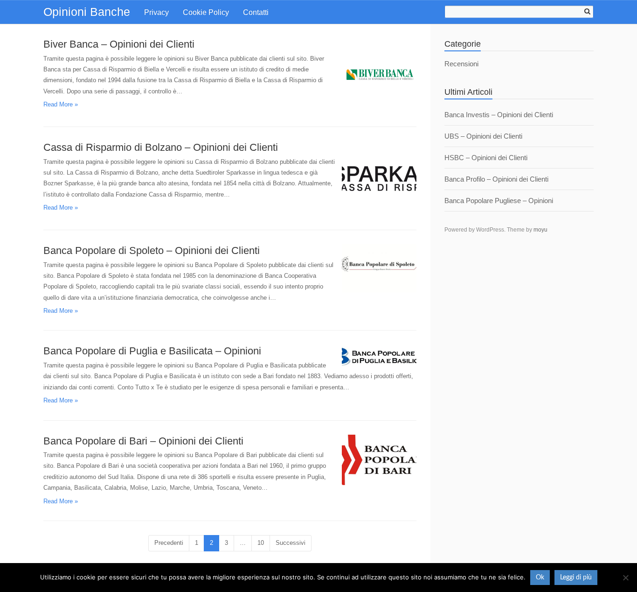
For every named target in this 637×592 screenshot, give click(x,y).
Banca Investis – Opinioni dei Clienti (498, 114)
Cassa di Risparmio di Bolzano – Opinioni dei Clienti (160, 147)
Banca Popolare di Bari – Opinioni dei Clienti (143, 441)
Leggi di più (576, 577)
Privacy (156, 12)
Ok (540, 577)
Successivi (290, 542)
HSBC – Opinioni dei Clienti (485, 157)
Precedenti (168, 542)
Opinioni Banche (86, 11)
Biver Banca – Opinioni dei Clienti (118, 44)
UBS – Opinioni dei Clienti (483, 136)
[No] (625, 577)
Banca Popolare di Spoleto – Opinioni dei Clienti (151, 250)
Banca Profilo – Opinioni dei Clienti (496, 179)
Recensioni (461, 64)
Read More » (60, 104)
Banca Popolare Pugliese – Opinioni (498, 200)
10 (260, 542)
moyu (540, 229)
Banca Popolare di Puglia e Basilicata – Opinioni (152, 351)
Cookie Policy (206, 12)
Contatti (256, 12)
